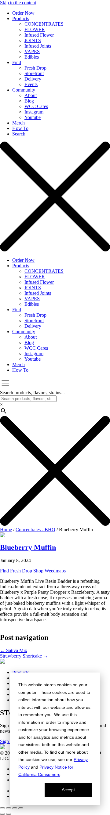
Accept (68, 789)
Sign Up (8, 741)
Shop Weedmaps (49, 570)
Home (6, 529)
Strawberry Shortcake (24, 655)
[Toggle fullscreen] (8, 808)
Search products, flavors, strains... (32, 392)
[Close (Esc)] (20, 808)
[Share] (14, 808)
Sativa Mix (13, 650)
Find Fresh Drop (16, 570)
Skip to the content (18, 2)
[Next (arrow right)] (8, 814)
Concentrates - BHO (35, 529)
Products (20, 672)
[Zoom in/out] (2, 808)
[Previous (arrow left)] (2, 814)
